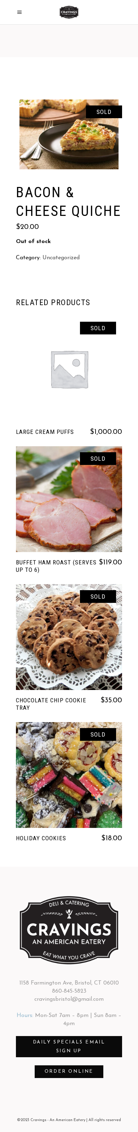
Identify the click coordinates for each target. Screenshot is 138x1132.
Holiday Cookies (41, 838)
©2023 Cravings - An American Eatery (51, 1120)
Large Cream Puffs (45, 431)
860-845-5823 (69, 991)
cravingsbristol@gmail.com (69, 999)
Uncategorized (61, 258)
